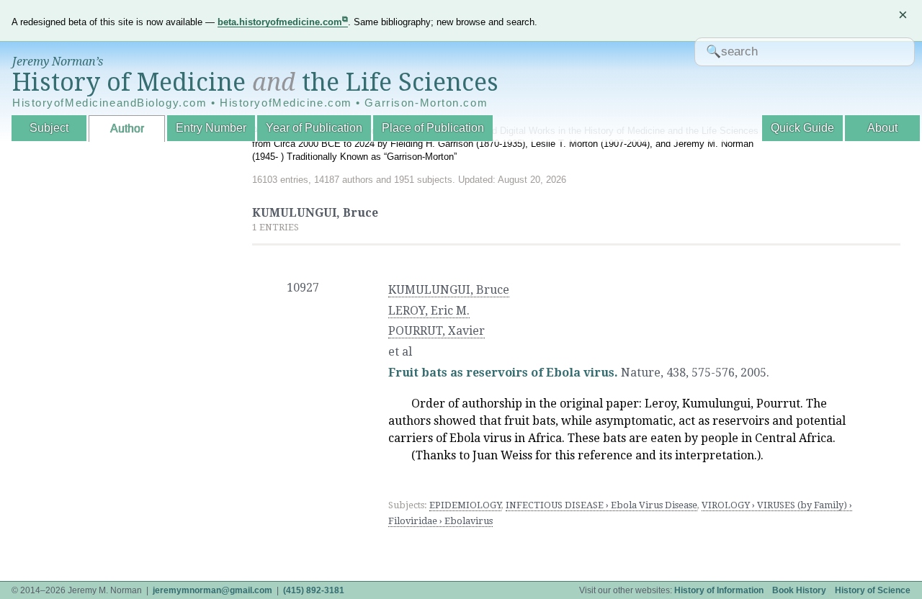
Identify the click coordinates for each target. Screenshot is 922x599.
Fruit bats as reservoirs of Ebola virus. (503, 372)
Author (127, 128)
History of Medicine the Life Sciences (255, 82)
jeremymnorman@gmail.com (212, 590)
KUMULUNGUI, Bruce (448, 290)
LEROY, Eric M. (429, 310)
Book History (799, 590)
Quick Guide (802, 128)
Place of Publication (433, 128)
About (882, 128)
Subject (49, 128)
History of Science (872, 590)
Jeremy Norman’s (57, 61)
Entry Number (211, 128)
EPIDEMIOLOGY (465, 505)
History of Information (719, 590)
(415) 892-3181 (313, 590)
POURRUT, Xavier (436, 331)
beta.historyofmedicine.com (280, 22)
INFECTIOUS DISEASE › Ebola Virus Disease (601, 505)
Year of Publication (314, 128)
